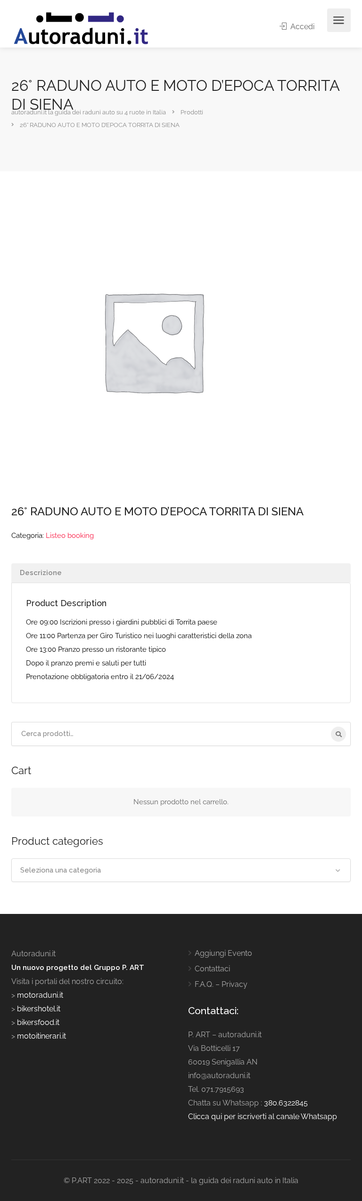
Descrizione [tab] (41, 572)
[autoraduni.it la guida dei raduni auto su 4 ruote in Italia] (81, 28)
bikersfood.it (38, 1022)
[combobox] (181, 870)
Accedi (301, 26)
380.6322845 (286, 1102)
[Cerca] (338, 734)
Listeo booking (70, 535)
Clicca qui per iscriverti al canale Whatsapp (262, 1116)
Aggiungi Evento (223, 953)
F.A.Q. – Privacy (221, 984)
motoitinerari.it (40, 1036)
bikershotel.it (38, 1008)
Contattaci (212, 968)
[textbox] (181, 870)
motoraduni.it (39, 995)
